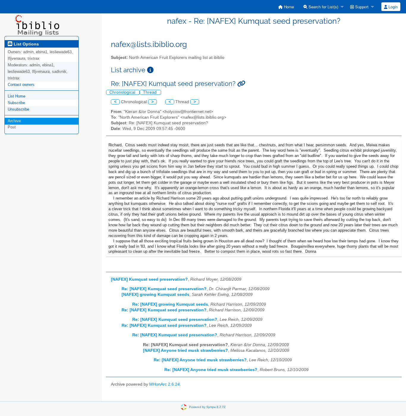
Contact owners (21, 84)
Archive (14, 121)
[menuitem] (286, 6)
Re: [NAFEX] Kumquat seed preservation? (164, 289)
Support (361, 7)
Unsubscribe (18, 109)
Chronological (122, 92)
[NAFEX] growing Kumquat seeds (155, 294)
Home (288, 7)
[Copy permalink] (241, 83)
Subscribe (16, 103)
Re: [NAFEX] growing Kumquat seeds (170, 304)
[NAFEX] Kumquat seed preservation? (149, 279)
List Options (25, 44)
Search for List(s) (322, 7)
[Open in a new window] (150, 70)
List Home (16, 96)
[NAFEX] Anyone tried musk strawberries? (185, 350)
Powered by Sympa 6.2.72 (207, 406)
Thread (150, 92)
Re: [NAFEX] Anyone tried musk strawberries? (200, 360)
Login (392, 7)
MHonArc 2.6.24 (164, 384)
